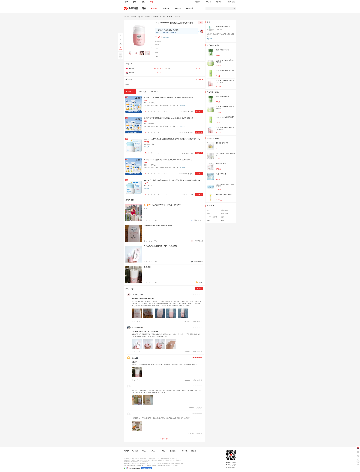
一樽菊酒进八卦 (198, 241)
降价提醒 (166, 37)
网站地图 (152, 451)
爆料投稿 (218, 2)
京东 (192, 153)
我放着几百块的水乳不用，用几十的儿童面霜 (161, 246)
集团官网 (197, 2)
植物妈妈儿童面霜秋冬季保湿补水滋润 (158, 225)
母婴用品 (140, 17)
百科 (151, 2)
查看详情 (209, 39)
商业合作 (208, 2)
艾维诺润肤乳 (224, 213)
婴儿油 (208, 213)
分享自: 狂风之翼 (198, 220)
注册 (233, 2)
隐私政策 (193, 451)
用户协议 (185, 451)
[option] (131, 53)
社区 (143, 2)
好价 (134, 2)
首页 (126, 2)
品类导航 (189, 8)
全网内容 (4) (142, 91)
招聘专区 (143, 451)
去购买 (199, 111)
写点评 (199, 288)
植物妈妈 (169, 17)
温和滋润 (147, 267)
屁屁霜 (222, 220)
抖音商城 (190, 112)
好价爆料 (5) (129, 91)
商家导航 (178, 8)
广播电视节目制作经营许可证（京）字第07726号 (136, 462)
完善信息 (200, 79)
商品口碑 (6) (154, 91)
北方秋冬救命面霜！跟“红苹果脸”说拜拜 (162, 205)
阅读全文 (182, 105)
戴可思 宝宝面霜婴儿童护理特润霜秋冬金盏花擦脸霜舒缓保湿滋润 (168, 97)
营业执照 (178, 460)
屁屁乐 (208, 220)
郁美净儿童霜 (224, 210)
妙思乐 (208, 210)
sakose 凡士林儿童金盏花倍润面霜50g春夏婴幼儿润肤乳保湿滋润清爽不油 (172, 139)
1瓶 (157, 56)
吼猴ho (201, 282)
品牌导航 (166, 8)
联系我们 (135, 451)
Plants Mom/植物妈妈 (223, 26)
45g (157, 48)
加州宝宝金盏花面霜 (212, 217)
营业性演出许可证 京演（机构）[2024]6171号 (135, 460)
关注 (201, 22)
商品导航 (154, 8)
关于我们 (126, 451)
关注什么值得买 (232, 465)
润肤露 (222, 217)
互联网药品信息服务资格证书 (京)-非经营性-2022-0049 (161, 460)
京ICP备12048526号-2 (172, 458)
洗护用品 (148, 17)
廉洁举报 (173, 451)
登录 (229, 2)
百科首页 (133, 17)
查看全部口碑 (164, 439)
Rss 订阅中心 (231, 467)
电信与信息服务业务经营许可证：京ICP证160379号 (153, 458)
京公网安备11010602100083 (131, 458)
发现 (127, 97)
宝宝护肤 (155, 17)
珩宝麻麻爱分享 (198, 261)
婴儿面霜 (162, 17)
